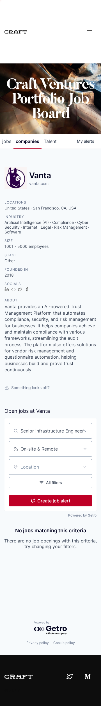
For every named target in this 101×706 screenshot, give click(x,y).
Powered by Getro (82, 515)
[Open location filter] (85, 467)
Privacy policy (37, 643)
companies (27, 141)
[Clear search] (85, 431)
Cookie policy (64, 643)
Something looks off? (30, 387)
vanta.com (39, 183)
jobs (6, 141)
